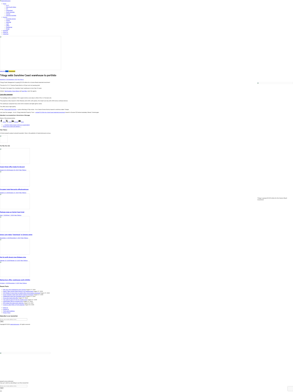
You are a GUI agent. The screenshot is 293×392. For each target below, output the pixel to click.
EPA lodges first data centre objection (13, 303)
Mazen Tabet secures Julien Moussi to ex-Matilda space (18, 291)
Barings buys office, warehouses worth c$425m (15, 280)
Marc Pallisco (21, 79)
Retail (7, 29)
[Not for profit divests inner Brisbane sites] (15, 254)
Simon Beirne (15, 91)
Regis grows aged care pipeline (12, 126)
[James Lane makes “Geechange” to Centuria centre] (15, 231)
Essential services (11, 19)
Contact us (6, 309)
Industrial (8, 22)
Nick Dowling (8, 91)
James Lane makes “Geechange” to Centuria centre (16, 235)
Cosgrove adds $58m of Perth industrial (13, 305)
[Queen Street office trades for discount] (15, 163)
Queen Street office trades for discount (12, 167)
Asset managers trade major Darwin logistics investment (18, 295)
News (4, 4)
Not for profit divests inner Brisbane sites (13, 257)
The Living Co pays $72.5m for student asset (15, 300)
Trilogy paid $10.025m (10, 109)
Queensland (9, 10)
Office (7, 25)
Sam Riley (24, 91)
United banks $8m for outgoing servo (13, 301)
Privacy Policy (6, 313)
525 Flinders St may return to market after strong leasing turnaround (21, 293)
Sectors (5, 17)
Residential (9, 27)
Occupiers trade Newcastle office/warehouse (14, 189)
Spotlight (5, 30)
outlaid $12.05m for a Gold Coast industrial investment (50, 112)
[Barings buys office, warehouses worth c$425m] (15, 276)
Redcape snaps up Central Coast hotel (12, 212)
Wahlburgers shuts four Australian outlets (14, 296)
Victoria (8, 14)
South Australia (10, 12)
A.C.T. (7, 5)
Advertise (5, 34)
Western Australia (11, 15)
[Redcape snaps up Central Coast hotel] (15, 209)
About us (5, 32)
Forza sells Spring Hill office (10, 298)
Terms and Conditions (9, 311)
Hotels (8, 20)
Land (7, 24)
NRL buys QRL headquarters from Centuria (14, 290)
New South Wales (11, 7)
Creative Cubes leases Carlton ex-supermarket (16, 125)
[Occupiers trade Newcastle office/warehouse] (15, 186)
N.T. (7, 9)
